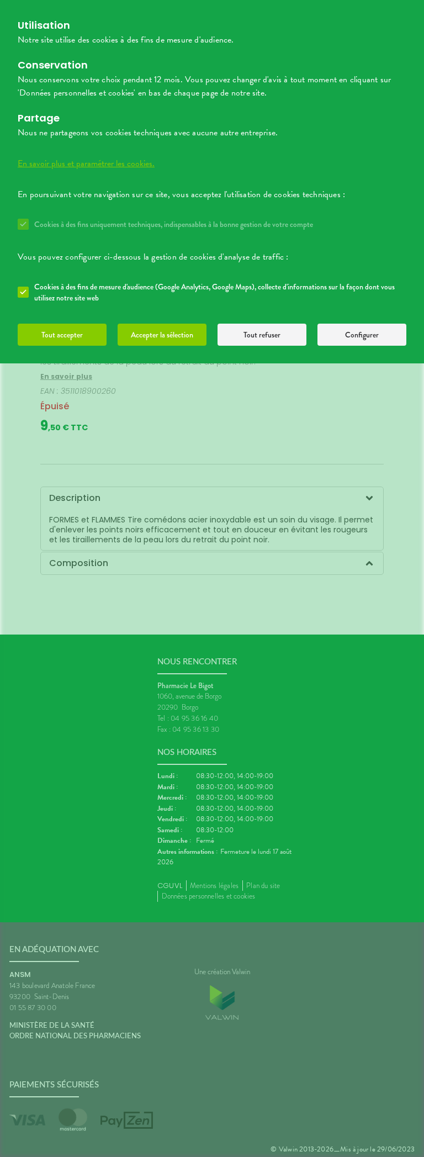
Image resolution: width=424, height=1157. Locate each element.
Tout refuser (261, 334)
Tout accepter (62, 334)
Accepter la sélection (162, 334)
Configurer (362, 334)
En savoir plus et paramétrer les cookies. (86, 163)
